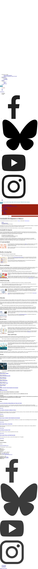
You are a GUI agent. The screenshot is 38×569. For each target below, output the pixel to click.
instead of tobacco (31, 277)
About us (3, 211)
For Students (5, 79)
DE (2, 90)
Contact (3, 94)
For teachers (5, 78)
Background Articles (5, 223)
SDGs (19, 220)
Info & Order (2, 422)
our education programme (23, 314)
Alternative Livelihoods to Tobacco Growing (10, 76)
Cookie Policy (4, 566)
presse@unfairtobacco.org (8, 454)
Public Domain (27, 220)
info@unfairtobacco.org (5, 453)
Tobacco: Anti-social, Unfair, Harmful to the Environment (9, 387)
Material (3, 80)
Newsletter (3, 87)
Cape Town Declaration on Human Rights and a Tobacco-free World (11, 403)
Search (3, 84)
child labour (29, 331)
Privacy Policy (4, 565)
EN (2, 89)
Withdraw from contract (3, 568)
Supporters (5, 83)
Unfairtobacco (2, 91)
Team (4, 82)
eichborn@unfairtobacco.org (4, 445)
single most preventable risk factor (18, 257)
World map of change (5, 204)
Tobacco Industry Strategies (8, 75)
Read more (1, 408)
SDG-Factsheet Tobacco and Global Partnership (7, 435)
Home (3, 222)
